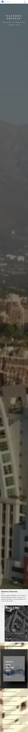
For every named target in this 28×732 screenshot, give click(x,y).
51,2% (8, 638)
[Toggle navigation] (25, 2)
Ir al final (2, 606)
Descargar (8, 677)
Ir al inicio (2, 610)
